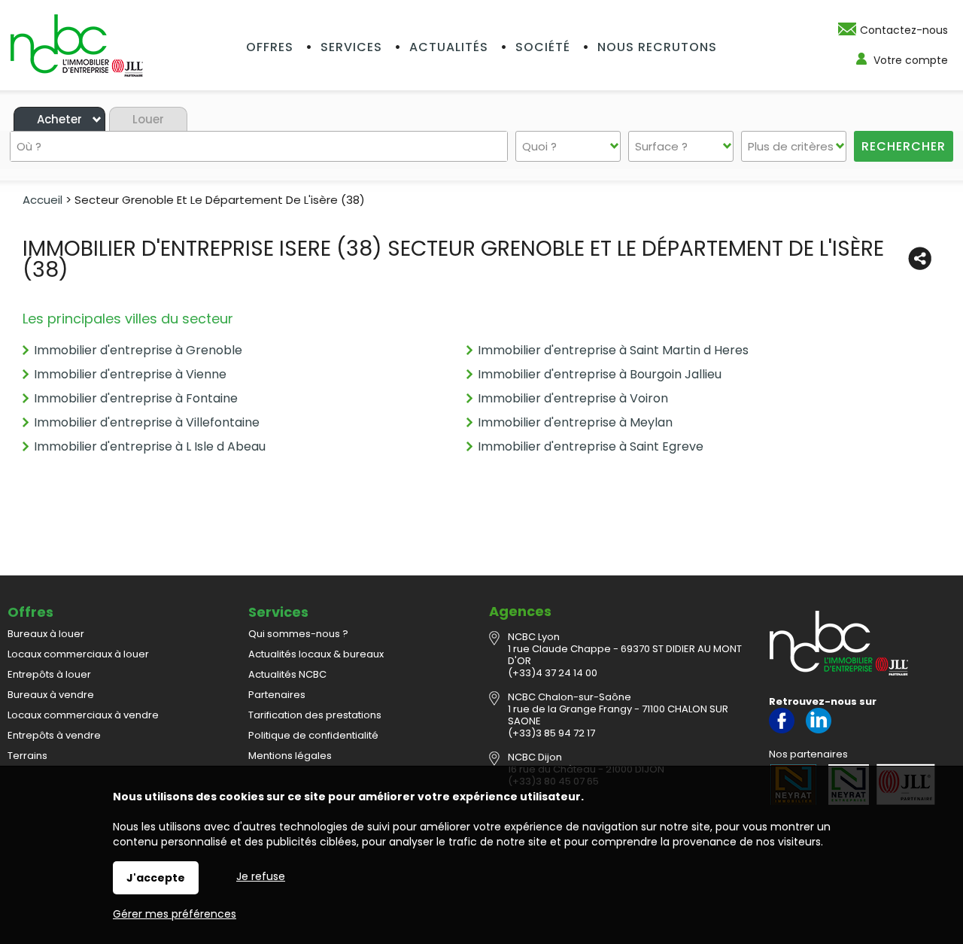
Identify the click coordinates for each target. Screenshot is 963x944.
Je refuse (260, 876)
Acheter (59, 119)
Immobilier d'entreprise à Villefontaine (147, 422)
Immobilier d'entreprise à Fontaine (136, 398)
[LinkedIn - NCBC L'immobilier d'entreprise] (818, 730)
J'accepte (155, 877)
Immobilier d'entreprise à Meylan (575, 422)
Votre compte (910, 60)
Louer (148, 119)
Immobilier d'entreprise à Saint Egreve (590, 446)
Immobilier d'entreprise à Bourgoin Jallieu (599, 374)
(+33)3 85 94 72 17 (551, 733)
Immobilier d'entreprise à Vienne (130, 374)
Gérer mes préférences (174, 913)
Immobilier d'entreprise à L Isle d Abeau (150, 446)
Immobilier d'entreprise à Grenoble (138, 350)
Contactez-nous (904, 30)
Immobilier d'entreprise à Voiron (573, 398)
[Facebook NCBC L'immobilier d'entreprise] (781, 730)
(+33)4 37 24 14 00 (552, 673)
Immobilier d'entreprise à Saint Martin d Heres (613, 350)
